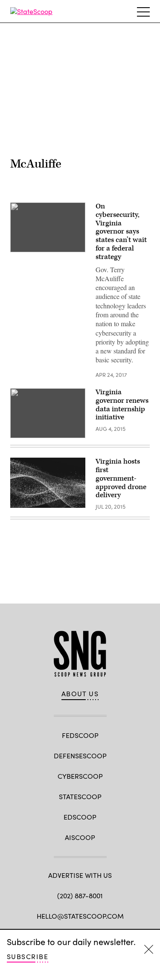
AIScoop (80, 837)
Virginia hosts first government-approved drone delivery (121, 478)
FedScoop (80, 735)
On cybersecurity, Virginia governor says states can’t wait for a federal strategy (121, 232)
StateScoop (80, 796)
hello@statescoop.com (80, 915)
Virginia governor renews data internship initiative (122, 404)
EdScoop (80, 816)
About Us (80, 693)
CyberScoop (80, 776)
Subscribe (27, 956)
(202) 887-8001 (80, 895)
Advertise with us (80, 875)
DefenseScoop (80, 755)
